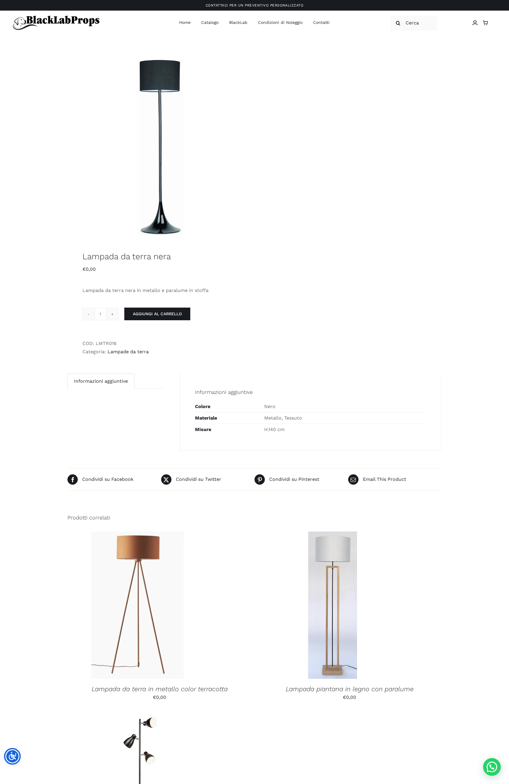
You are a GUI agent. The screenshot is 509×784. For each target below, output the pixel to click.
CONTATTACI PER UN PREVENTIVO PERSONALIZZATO (255, 5)
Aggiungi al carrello (157, 313)
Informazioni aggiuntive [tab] (101, 381)
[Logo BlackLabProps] (56, 16)
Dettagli (172, 606)
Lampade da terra (128, 351)
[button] (492, 767)
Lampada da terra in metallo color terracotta (160, 689)
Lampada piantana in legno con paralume (350, 689)
